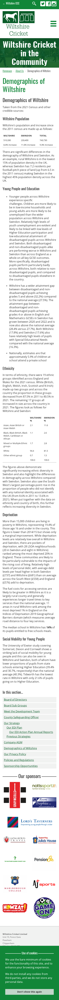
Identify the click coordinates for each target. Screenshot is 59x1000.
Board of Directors (15, 699)
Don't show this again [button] (29, 991)
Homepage (7, 71)
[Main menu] (53, 24)
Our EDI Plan (14, 727)
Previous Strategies (18, 736)
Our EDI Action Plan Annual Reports (31, 732)
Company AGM (13, 742)
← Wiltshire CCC (11, 3)
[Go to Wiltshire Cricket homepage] (19, 34)
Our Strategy (12, 723)
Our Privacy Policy (15, 754)
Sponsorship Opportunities (21, 766)
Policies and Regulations (19, 760)
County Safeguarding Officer (21, 717)
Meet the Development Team (22, 711)
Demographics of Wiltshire (20, 748)
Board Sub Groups (15, 705)
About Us (20, 71)
